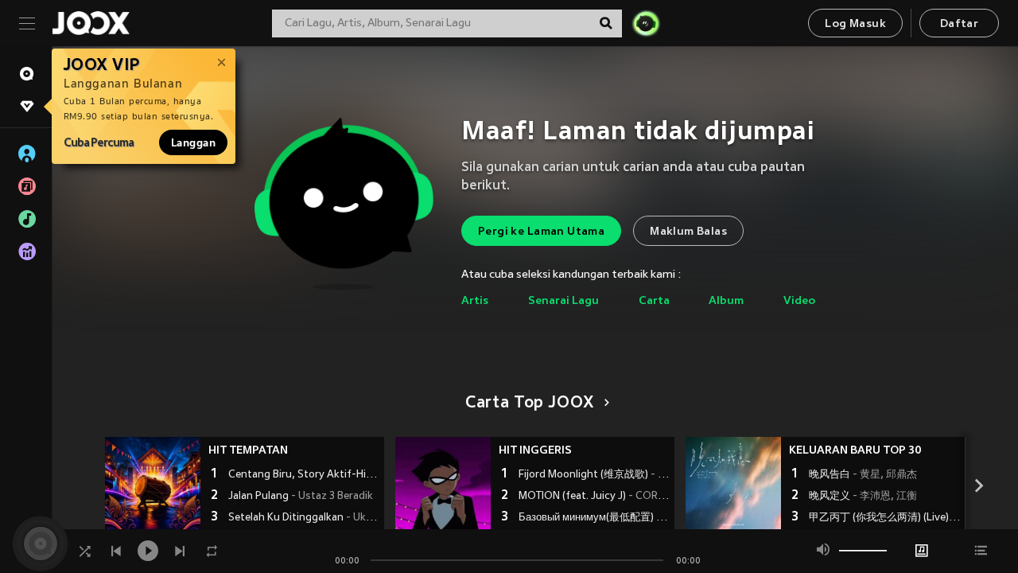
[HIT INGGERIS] (443, 484)
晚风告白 (863, 475)
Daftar (959, 24)
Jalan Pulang (300, 496)
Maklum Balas (688, 232)
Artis (474, 301)
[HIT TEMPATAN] (152, 484)
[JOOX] (90, 23)
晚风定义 (863, 496)
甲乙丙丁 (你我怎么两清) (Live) (885, 518)
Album (726, 301)
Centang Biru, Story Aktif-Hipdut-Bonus (304, 475)
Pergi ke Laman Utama (541, 232)
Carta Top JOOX (529, 403)
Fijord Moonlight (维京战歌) (594, 475)
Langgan (193, 142)
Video (799, 301)
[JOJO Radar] (646, 23)
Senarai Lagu (563, 301)
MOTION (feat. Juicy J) (594, 496)
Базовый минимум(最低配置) (594, 518)
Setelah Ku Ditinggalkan (304, 518)
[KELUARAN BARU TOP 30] (733, 484)
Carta (654, 301)
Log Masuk (855, 24)
